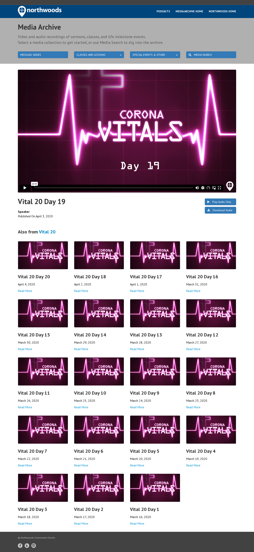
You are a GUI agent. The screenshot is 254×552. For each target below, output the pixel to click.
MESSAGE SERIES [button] (30, 55)
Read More (25, 291)
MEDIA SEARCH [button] (202, 55)
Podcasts (163, 11)
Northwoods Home (222, 11)
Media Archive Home (189, 11)
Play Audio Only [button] (221, 202)
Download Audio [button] (222, 210)
